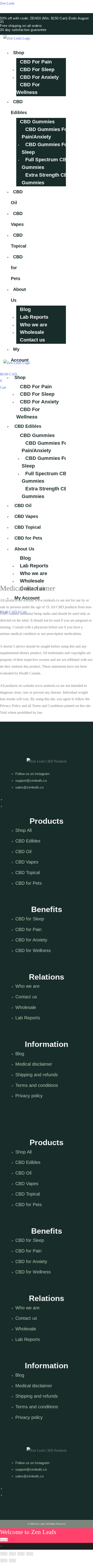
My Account (20, 355)
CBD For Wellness (28, 88)
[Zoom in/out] (29, 1554)
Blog (25, 309)
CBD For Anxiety (39, 77)
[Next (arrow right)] (12, 1560)
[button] (13, 44)
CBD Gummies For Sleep (45, 148)
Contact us (32, 340)
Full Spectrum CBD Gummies (46, 163)
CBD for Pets (17, 267)
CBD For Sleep (37, 69)
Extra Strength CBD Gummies (46, 178)
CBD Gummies (37, 121)
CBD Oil (17, 197)
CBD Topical (18, 240)
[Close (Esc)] (4, 1554)
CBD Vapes (17, 219)
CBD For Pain (36, 62)
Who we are (33, 325)
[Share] (12, 1554)
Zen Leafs (7, 3)
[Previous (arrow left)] (4, 1560)
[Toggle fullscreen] (21, 1554)
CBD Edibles (19, 107)
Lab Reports (34, 317)
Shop (18, 52)
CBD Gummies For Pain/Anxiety (45, 133)
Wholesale (32, 332)
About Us (18, 295)
